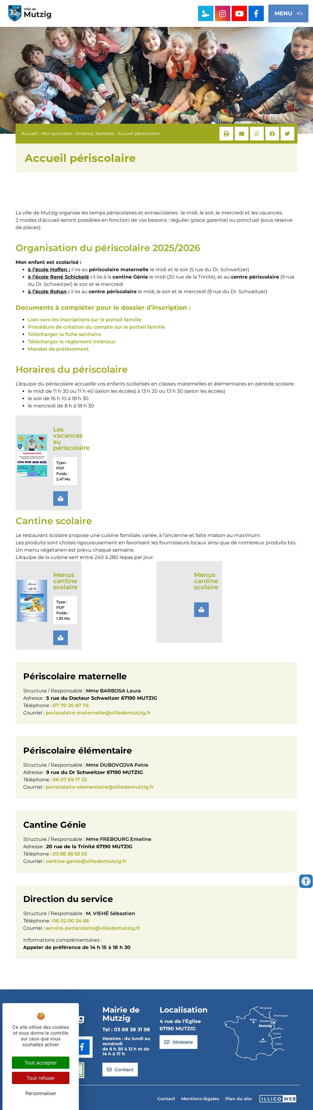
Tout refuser (41, 1078)
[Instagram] (222, 13)
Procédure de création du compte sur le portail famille (96, 327)
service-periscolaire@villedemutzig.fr (93, 928)
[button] (226, 134)
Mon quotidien (56, 133)
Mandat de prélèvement (58, 349)
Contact (166, 1098)
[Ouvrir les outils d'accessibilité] (306, 881)
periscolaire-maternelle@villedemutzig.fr (98, 713)
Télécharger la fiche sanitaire (64, 334)
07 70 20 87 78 (71, 705)
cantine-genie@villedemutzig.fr (86, 861)
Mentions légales (200, 1098)
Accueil (29, 133)
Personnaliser (40, 1093)
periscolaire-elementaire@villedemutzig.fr (100, 787)
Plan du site (238, 1098)
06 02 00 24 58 (71, 921)
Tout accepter (40, 1063)
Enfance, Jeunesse (95, 133)
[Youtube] (239, 13)
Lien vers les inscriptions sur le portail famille (85, 320)
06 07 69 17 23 (70, 780)
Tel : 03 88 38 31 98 (126, 1029)
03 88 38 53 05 (70, 854)
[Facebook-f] (256, 13)
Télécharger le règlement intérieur (72, 342)
